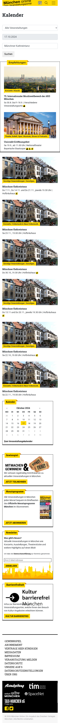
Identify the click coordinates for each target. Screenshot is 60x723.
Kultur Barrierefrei (17, 616)
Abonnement (13, 644)
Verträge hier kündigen (21, 648)
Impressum (12, 655)
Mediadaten (13, 652)
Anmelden (11, 566)
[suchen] (46, 2)
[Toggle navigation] (53, 3)
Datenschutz (14, 663)
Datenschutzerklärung (22, 554)
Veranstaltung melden (21, 659)
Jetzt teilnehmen (16, 482)
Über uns (11, 674)
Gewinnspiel (13, 641)
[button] (40, 2)
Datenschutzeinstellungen (24, 670)
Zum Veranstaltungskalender (18, 441)
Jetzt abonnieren (16, 523)
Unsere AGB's (13, 667)
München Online (18, 716)
